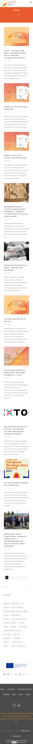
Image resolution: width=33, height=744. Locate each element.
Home (14, 14)
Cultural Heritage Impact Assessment (15, 611)
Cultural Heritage (17, 607)
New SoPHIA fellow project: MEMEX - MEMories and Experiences (16, 267)
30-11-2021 (7, 378)
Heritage (13, 627)
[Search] (28, 587)
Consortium (11, 689)
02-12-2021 (7, 324)
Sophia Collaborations (18, 646)
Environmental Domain (19, 619)
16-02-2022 (7, 160)
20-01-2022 (7, 273)
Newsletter (7, 638)
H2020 (5, 627)
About (2, 689)
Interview (16, 634)
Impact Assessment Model (12, 630)
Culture (6, 615)
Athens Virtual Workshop (11, 604)
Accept (14, 742)
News (14, 694)
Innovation (7, 634)
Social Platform (17, 642)
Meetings (6, 694)
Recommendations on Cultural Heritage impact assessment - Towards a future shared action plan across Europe (15, 211)
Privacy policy (16, 736)
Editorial (6, 619)
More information (22, 742)
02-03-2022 (7, 60)
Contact (28, 694)
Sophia (6, 646)
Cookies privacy (25, 731)
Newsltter (17, 638)
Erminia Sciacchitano (10, 623)
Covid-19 (6, 607)
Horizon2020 (23, 627)
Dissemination (15, 615)
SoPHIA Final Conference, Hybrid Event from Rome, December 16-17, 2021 (15, 372)
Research (6, 642)
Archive (20, 694)
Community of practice (25, 689)
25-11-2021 (7, 549)
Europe (22, 623)
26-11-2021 (7, 436)
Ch (23, 604)
